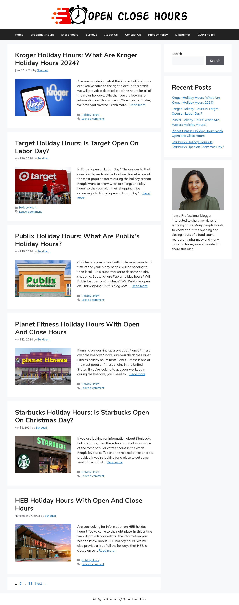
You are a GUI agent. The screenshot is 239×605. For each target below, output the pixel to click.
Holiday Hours (90, 114)
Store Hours (69, 34)
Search (177, 54)
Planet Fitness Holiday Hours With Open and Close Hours (77, 328)
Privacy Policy (158, 34)
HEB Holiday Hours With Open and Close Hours (78, 504)
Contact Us (133, 34)
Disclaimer (182, 34)
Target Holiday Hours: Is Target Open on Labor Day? (77, 147)
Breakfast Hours (42, 34)
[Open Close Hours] (119, 14)
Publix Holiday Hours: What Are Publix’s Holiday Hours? (77, 240)
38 (30, 583)
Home (19, 34)
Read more (137, 105)
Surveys (91, 34)
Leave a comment (93, 118)
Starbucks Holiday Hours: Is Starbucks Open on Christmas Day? (82, 416)
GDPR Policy (206, 34)
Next (40, 583)
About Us (111, 34)
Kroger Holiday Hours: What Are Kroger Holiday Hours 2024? (76, 59)
